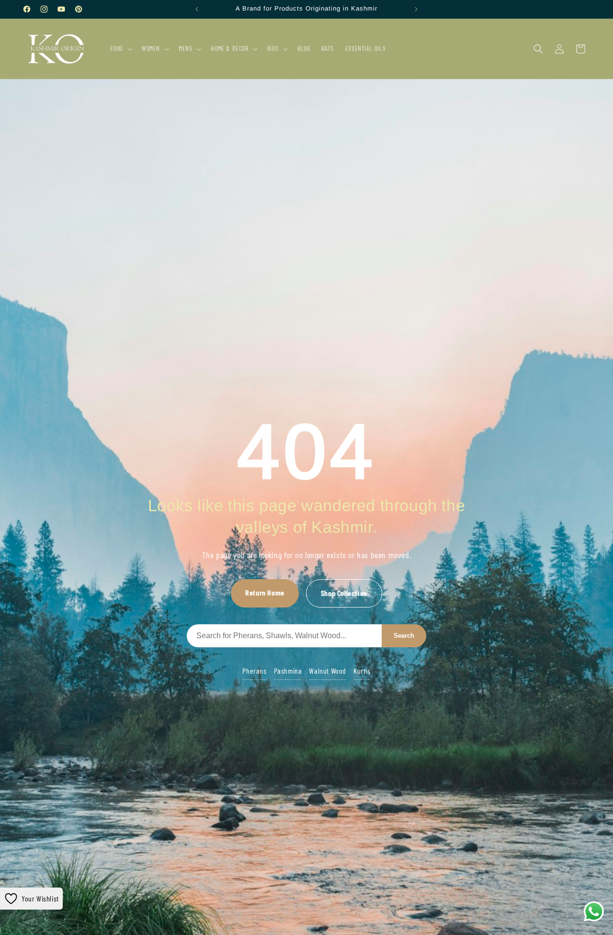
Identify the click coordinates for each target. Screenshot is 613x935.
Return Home (264, 592)
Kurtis (362, 670)
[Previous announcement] (196, 9)
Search (404, 635)
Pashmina (288, 670)
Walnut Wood (327, 670)
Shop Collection (344, 592)
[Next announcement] (416, 9)
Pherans (254, 670)
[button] (120, 48)
